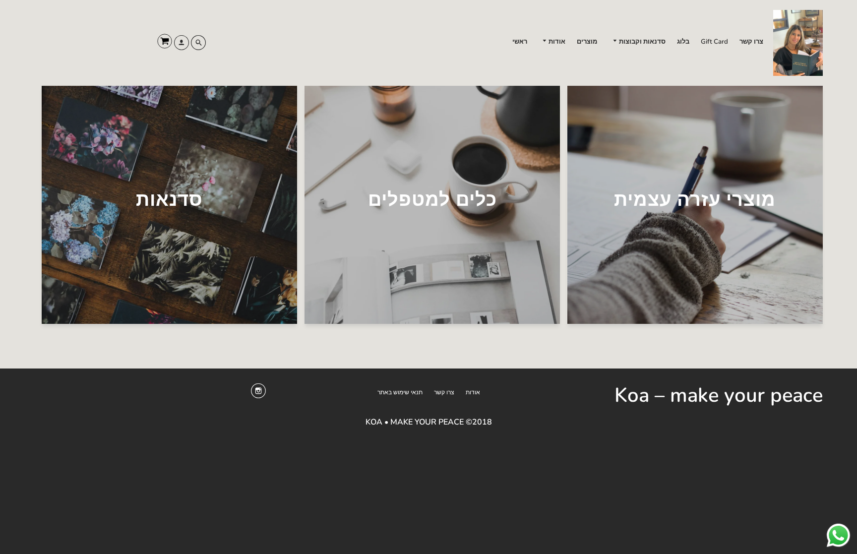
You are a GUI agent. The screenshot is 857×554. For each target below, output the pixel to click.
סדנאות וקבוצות (641, 41)
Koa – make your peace (718, 395)
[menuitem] (751, 42)
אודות (556, 41)
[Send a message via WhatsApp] (838, 535)
